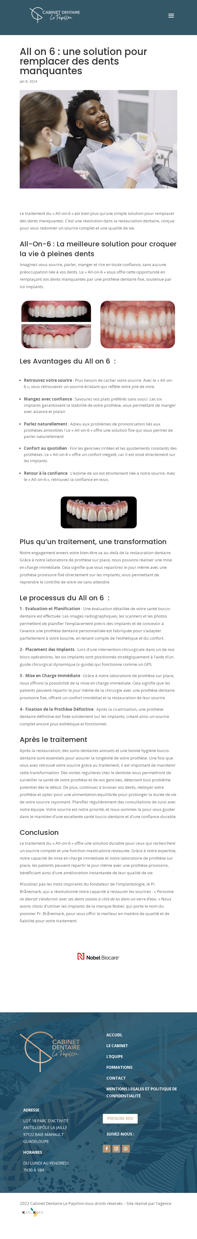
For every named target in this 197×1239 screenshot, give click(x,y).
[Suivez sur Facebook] (107, 1149)
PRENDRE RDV (120, 1118)
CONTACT (116, 1078)
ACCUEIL (114, 1035)
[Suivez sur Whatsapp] (126, 1149)
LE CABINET (117, 1045)
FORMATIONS (119, 1067)
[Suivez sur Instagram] (116, 1149)
